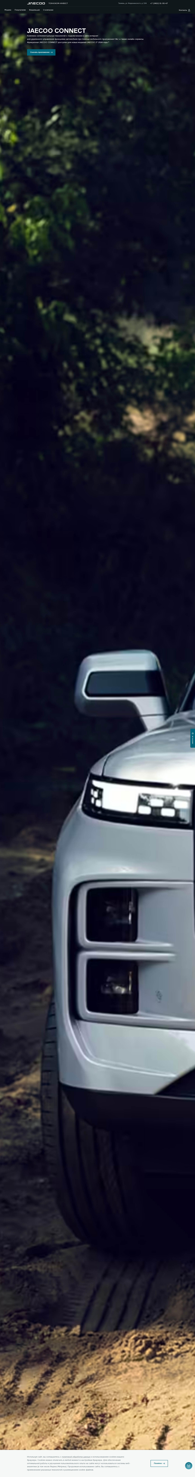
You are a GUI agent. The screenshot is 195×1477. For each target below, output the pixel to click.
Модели (8, 10)
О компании (48, 10)
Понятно (158, 1463)
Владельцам (34, 10)
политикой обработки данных (76, 1457)
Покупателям (20, 10)
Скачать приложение (40, 52)
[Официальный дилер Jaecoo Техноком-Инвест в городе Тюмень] (36, 3)
